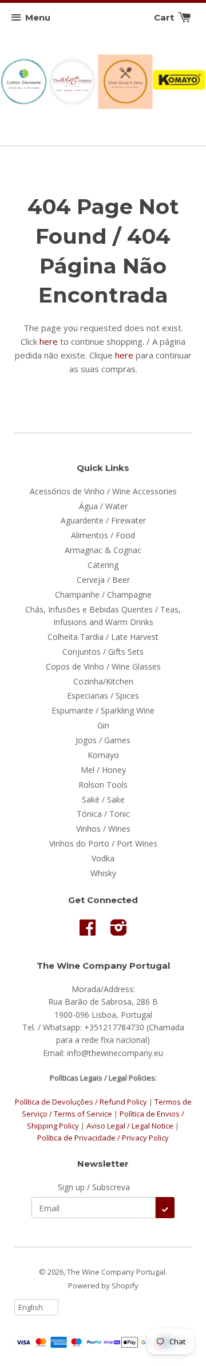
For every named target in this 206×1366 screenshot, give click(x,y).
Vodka (103, 858)
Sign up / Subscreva (94, 1187)
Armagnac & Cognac (103, 550)
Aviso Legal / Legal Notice (129, 1126)
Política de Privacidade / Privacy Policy (103, 1138)
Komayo (103, 755)
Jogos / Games (103, 740)
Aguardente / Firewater (103, 520)
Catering (103, 564)
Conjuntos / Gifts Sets (103, 651)
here (48, 341)
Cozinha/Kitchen (103, 681)
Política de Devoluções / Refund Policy (81, 1102)
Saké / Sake (103, 799)
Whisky (103, 873)
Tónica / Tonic (103, 813)
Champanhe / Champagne (103, 594)
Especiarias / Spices (103, 695)
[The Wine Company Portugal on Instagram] (119, 931)
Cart (165, 17)
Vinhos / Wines (103, 828)
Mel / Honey (103, 769)
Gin (103, 725)
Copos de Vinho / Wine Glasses (103, 666)
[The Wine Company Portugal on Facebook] (87, 931)
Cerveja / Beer (103, 579)
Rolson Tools (103, 784)
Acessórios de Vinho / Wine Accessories (103, 491)
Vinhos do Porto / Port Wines (103, 843)
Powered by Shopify (103, 1285)
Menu (37, 17)
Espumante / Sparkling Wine (103, 710)
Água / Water (103, 506)
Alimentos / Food (103, 535)
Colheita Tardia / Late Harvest (103, 636)
